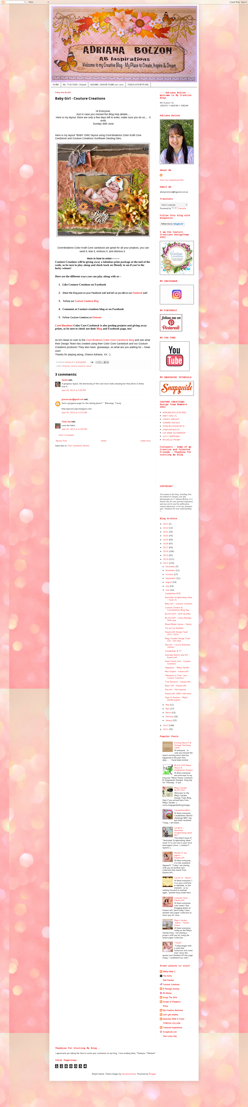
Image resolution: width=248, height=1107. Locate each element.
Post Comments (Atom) (78, 445)
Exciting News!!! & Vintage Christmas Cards (182, 745)
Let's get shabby (170, 1014)
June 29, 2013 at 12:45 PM (74, 429)
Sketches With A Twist (173, 1018)
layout (89, 366)
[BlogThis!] (99, 362)
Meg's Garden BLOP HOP (180, 789)
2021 (166, 531)
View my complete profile (172, 180)
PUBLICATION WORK (138, 84)
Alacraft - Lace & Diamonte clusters (177, 646)
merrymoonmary (129, 1073)
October (169, 574)
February (169, 716)
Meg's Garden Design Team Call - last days (177, 639)
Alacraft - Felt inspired (175, 689)
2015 (166, 555)
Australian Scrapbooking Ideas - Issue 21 (178, 598)
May (167, 704)
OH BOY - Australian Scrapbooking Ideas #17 (183, 832)
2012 (166, 725)
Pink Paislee (168, 980)
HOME (56, 84)
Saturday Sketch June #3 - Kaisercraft (177, 656)
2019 (166, 539)
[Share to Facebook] (105, 362)
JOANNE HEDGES (171, 422)
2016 (166, 551)
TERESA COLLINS (171, 1023)
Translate (181, 208)
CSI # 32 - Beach (182, 877)
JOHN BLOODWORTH (173, 426)
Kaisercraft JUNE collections (178, 693)
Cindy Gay (66, 421)
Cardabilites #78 (173, 593)
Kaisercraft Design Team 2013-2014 (176, 633)
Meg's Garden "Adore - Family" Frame (181, 923)
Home (103, 440)
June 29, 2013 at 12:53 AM (74, 412)
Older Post (145, 440)
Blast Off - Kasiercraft (175, 685)
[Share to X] (102, 362)
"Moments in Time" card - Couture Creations (176, 676)
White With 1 (169, 971)
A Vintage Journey (171, 988)
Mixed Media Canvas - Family (178, 624)
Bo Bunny (167, 993)
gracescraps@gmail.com (72, 399)
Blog (99, 328)
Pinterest (96, 317)
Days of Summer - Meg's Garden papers (176, 698)
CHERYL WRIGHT (171, 419)
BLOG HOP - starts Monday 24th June (178, 619)
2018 (166, 543)
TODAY (178, 942)
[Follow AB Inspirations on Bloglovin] (172, 225)
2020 (166, 535)
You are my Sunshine (174, 628)
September (170, 578)
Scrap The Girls (170, 997)
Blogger (152, 1073)
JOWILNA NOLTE (171, 429)
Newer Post (61, 440)
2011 (166, 729)
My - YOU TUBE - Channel (74, 84)
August (168, 582)
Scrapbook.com (170, 1031)
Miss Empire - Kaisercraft (176, 671)
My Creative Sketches (173, 1010)
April (167, 708)
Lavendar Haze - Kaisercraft (181, 899)
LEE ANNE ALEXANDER (173, 432)
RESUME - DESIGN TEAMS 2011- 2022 (106, 84)
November (170, 570)
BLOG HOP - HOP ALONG (177, 613)
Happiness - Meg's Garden (177, 667)
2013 (166, 563)
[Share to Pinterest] (107, 362)
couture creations (78, 366)
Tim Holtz (167, 975)
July (167, 586)
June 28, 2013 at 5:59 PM (74, 390)
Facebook (137, 292)
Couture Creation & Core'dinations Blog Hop (177, 608)
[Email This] (96, 362)
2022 (166, 527)
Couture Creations (171, 984)
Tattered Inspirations (172, 1027)
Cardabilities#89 (182, 810)
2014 (166, 559)
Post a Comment (66, 435)
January (169, 720)
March (168, 712)
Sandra (65, 379)
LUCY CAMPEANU (171, 436)
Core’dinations (64, 325)
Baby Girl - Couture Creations (178, 603)
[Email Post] (92, 362)
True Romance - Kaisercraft (177, 681)
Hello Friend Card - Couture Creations (177, 662)
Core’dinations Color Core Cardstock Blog (110, 340)
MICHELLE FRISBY (171, 439)
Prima (165, 1006)
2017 (166, 547)
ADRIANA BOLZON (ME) (174, 412)
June (167, 590)
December (170, 566)
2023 (166, 523)
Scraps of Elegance (172, 1001)
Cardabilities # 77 (173, 651)
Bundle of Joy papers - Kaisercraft (180, 855)
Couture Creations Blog (86, 301)
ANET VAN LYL (169, 415)
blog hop (66, 366)
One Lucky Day (170, 1036)
